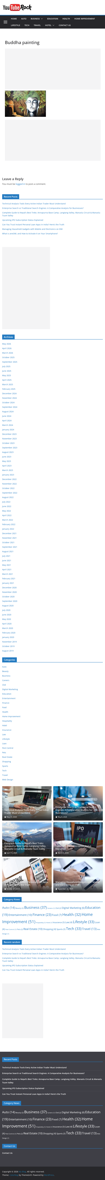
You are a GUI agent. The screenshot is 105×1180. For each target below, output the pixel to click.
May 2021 (6, 565)
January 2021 (8, 583)
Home (14, 18)
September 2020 (9, 601)
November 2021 (9, 538)
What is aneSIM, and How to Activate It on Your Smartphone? (30, 233)
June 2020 (6, 614)
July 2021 (6, 556)
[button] (41, 19)
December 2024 (9, 393)
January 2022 (8, 529)
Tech (26, 25)
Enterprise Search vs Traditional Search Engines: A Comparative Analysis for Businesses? (43, 208)
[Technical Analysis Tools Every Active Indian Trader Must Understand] (27, 803)
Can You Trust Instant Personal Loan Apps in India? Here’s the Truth (33, 224)
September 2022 (9, 492)
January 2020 (8, 637)
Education (52, 18)
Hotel (48, 25)
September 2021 (9, 547)
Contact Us (65, 25)
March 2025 (7, 384)
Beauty (5, 671)
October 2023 (8, 443)
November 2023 (9, 438)
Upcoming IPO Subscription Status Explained (22, 220)
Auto (23, 18)
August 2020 (8, 605)
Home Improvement (84, 18)
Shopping (6, 761)
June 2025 (6, 371)
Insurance (6, 730)
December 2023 (9, 434)
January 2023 (8, 474)
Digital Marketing (10, 689)
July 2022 (6, 501)
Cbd (4, 684)
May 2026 (6, 343)
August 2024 (8, 411)
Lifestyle (15, 25)
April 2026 (6, 348)
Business (35, 18)
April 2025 (6, 380)
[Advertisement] (53, 69)
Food (4, 707)
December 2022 (9, 479)
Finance (5, 703)
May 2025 (6, 375)
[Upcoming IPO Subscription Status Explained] (78, 839)
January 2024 (8, 429)
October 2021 (8, 542)
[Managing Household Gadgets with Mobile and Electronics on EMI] (78, 875)
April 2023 (6, 465)
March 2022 (7, 520)
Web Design (7, 779)
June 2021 (6, 560)
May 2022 (6, 511)
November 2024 (9, 398)
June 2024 (6, 416)
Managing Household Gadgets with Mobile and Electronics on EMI (32, 229)
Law (4, 734)
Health (66, 18)
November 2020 (9, 592)
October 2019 (8, 646)
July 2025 (6, 366)
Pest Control (7, 748)
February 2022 (8, 524)
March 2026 (7, 353)
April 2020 (6, 623)
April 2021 (6, 569)
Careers (5, 680)
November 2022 (9, 483)
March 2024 (7, 425)
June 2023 (6, 456)
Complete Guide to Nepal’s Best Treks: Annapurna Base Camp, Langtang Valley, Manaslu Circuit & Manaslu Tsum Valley (25, 846)
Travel (37, 25)
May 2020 (6, 619)
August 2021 (8, 551)
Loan (4, 743)
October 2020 (8, 596)
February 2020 (8, 632)
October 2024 (8, 402)
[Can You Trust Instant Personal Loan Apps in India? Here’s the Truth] (27, 875)
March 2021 (7, 574)
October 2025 (8, 357)
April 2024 (6, 420)
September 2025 (9, 362)
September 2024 (9, 407)
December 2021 (9, 533)
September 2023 (9, 447)
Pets (4, 752)
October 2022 (8, 488)
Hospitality (7, 721)
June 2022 (6, 506)
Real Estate (7, 757)
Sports (5, 766)
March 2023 (7, 470)
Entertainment (8, 698)
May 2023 (6, 461)
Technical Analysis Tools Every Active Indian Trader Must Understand (34, 203)
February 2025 (8, 389)
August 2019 (8, 650)
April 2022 (6, 515)
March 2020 (7, 628)
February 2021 (8, 578)
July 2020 (6, 610)
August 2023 (8, 452)
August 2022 (8, 497)
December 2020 (9, 587)
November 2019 (9, 641)
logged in (20, 183)
